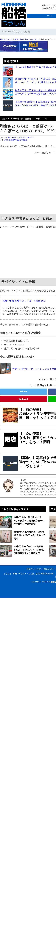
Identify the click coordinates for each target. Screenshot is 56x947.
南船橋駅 (23, 140)
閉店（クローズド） (32, 39)
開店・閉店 (19, 39)
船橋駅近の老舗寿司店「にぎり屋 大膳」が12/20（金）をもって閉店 (29, 535)
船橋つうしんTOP (6, 39)
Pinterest (23, 399)
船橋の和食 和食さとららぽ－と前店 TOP (24, 300)
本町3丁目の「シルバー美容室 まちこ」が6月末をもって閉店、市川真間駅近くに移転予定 (29, 549)
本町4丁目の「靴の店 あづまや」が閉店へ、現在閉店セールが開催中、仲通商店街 (29, 520)
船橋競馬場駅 (14, 140)
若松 (6, 140)
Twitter (23, 391)
